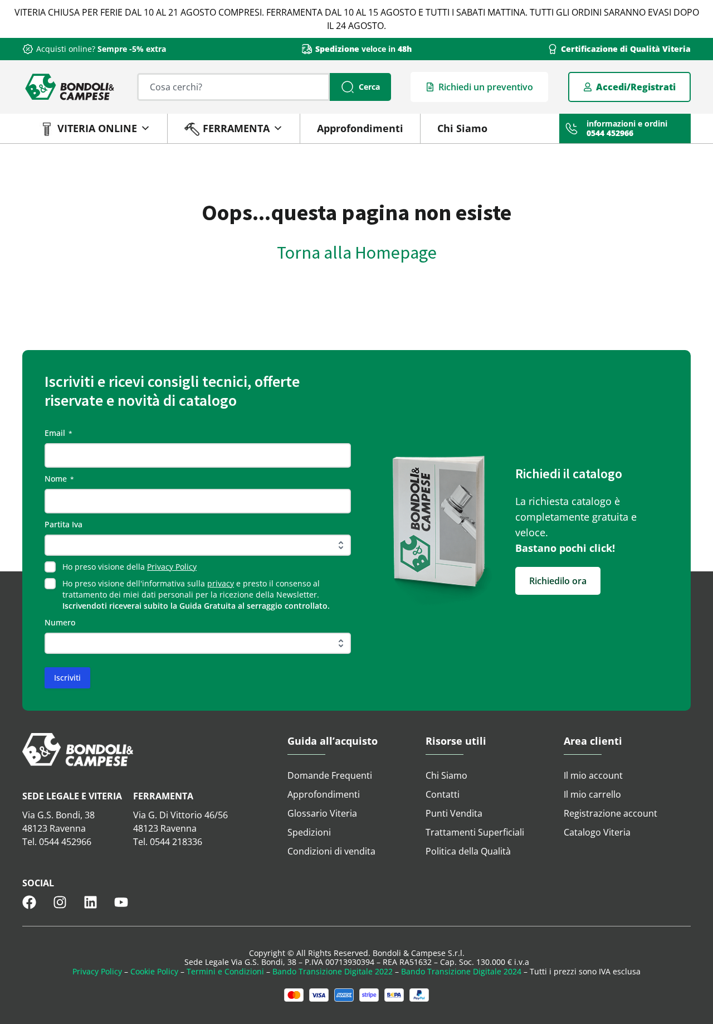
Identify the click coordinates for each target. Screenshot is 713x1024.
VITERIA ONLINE (97, 128)
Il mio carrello (592, 794)
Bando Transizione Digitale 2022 (332, 971)
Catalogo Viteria (597, 832)
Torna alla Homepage (357, 252)
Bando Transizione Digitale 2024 (461, 971)
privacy (220, 583)
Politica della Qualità (468, 851)
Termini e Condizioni (225, 971)
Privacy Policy (172, 566)
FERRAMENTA (236, 128)
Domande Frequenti (329, 775)
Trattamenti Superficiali (475, 832)
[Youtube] (121, 902)
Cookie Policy (154, 971)
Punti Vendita (454, 813)
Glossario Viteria (322, 813)
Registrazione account (610, 813)
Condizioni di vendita (331, 851)
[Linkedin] (90, 902)
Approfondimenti (360, 128)
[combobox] (233, 87)
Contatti (443, 794)
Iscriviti (67, 677)
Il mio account (593, 775)
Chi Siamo (462, 128)
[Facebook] (29, 902)
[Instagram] (60, 902)
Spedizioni (309, 832)
